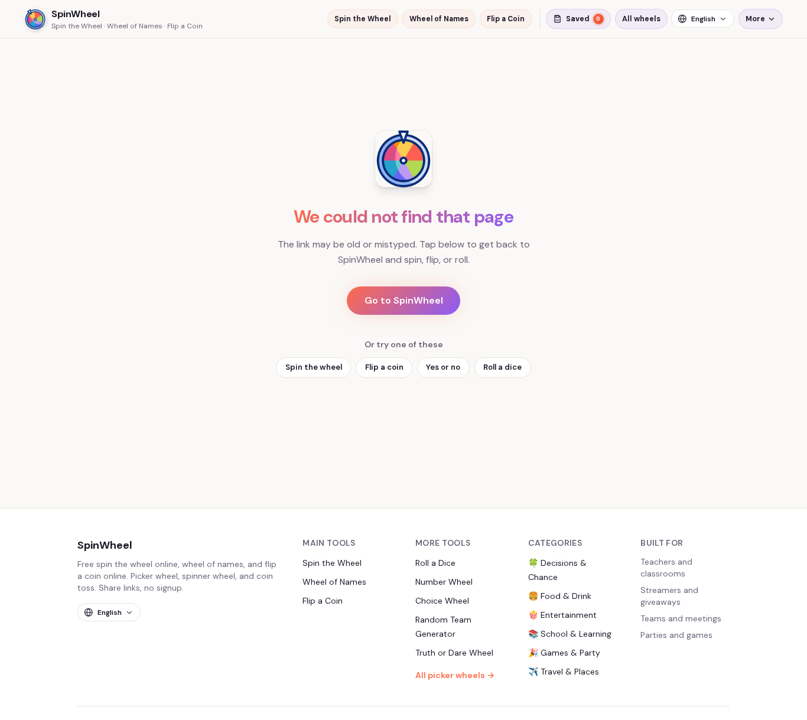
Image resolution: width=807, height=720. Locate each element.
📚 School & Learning (569, 633)
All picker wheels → (454, 675)
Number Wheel (444, 581)
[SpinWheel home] (403, 159)
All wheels (641, 19)
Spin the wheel (313, 367)
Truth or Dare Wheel (454, 652)
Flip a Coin (506, 19)
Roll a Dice (435, 563)
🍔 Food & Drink (559, 596)
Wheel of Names (438, 19)
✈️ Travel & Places (563, 671)
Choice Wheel (442, 600)
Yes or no (443, 367)
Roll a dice (502, 367)
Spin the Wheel (362, 19)
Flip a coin (384, 367)
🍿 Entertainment (562, 615)
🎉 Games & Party (564, 652)
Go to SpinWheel (404, 300)
